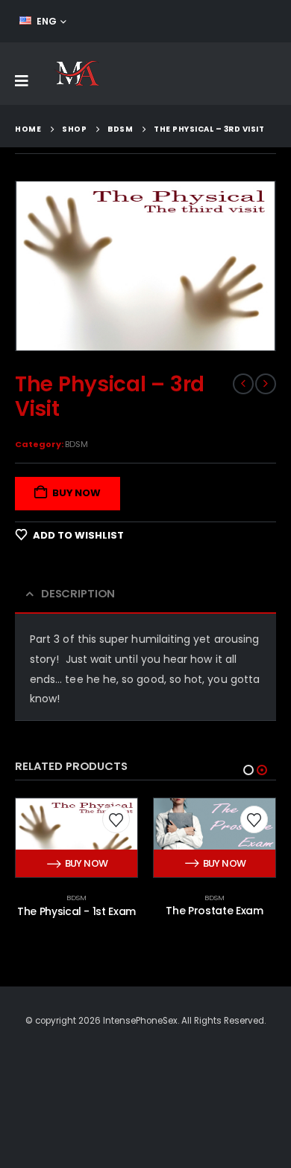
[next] (265, 383)
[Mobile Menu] (21, 81)
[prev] (243, 383)
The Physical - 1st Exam (76, 911)
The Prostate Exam (214, 910)
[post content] (76, 838)
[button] (248, 770)
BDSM (76, 444)
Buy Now (76, 493)
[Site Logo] (76, 74)
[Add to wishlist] (116, 819)
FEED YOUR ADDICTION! (216, 21)
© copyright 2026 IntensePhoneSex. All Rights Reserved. (145, 1021)
